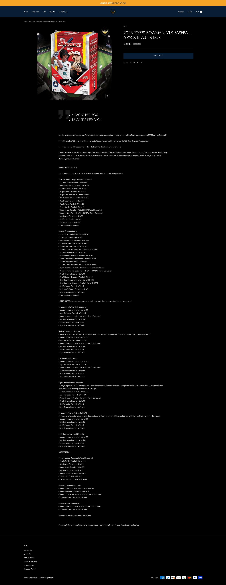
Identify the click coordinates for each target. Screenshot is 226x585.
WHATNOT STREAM (119, 3)
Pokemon (35, 12)
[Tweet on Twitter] (138, 62)
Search (181, 12)
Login (190, 12)
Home (26, 12)
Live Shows (63, 12)
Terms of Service (30, 561)
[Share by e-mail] (141, 62)
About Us (27, 554)
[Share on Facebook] (130, 62)
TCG (44, 12)
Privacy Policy (29, 558)
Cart (199, 12)
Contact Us (28, 550)
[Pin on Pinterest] (134, 62)
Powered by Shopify (46, 578)
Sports (52, 12)
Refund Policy (29, 565)
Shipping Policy (29, 569)
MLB (125, 26)
